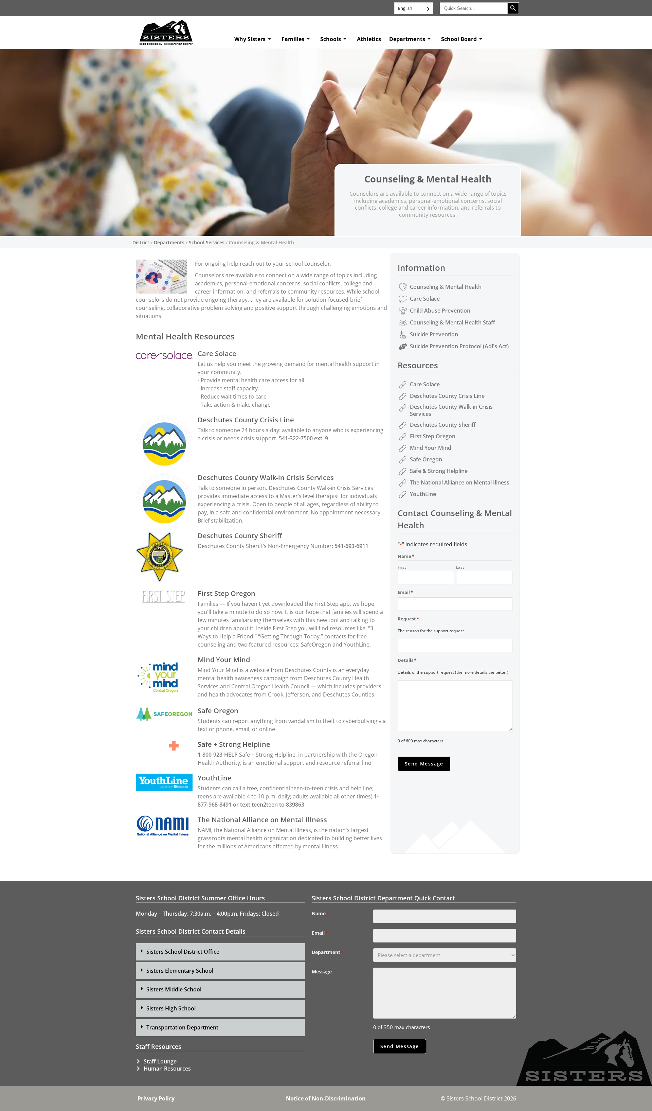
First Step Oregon (226, 593)
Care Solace (217, 353)
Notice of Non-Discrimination (326, 1098)
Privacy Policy (156, 1098)
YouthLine (215, 777)
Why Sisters (250, 39)
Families (293, 39)
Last (460, 567)
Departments (407, 39)
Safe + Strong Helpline (234, 744)
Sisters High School (171, 1008)
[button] (220, 951)
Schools (330, 39)
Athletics (369, 39)
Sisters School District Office (182, 951)
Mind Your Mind (224, 659)
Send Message (424, 763)
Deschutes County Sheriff (240, 535)
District (140, 242)
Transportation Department (182, 1027)
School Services (206, 242)
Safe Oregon (218, 710)
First (402, 567)
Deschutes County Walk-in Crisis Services (266, 477)
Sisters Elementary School (179, 970)
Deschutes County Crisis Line (246, 419)
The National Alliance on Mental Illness (262, 819)
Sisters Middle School (173, 989)
